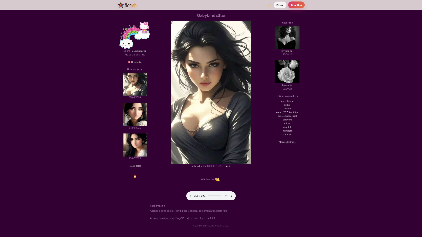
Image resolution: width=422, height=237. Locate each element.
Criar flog (296, 5)
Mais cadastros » (287, 142)
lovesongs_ (287, 51)
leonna (287, 108)
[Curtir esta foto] (227, 166)
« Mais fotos (134, 165)
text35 (287, 105)
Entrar (280, 5)
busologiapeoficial (287, 116)
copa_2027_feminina (287, 112)
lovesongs (287, 85)
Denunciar (136, 62)
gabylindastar (139, 51)
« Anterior (197, 166)
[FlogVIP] (127, 5)
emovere (287, 119)
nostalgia (287, 130)
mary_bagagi (287, 101)
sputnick (287, 134)
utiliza (287, 123)
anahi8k (287, 127)
